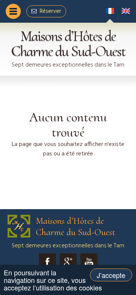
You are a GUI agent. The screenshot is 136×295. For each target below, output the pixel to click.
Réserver (50, 11)
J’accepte (111, 275)
